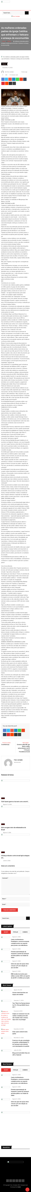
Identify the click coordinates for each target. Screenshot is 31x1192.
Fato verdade (18, 760)
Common (25, 932)
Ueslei (19, 1187)
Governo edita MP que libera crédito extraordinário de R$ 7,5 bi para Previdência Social (23, 748)
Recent (6, 932)
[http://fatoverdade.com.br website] (15, 72)
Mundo (9, 41)
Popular (15, 932)
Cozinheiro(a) (5, 744)
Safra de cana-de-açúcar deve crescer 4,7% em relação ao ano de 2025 (20, 965)
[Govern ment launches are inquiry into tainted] (6, 993)
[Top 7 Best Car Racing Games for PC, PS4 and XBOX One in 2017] (6, 1004)
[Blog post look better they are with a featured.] (6, 1054)
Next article (26, 742)
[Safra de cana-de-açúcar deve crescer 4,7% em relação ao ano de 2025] (5, 963)
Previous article (6, 742)
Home (3, 41)
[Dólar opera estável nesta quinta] (6, 1031)
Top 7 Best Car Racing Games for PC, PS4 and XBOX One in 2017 (21, 1005)
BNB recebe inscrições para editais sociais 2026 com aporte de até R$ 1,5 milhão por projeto (20, 976)
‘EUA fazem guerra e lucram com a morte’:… (15, 801)
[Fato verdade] (17, 72)
